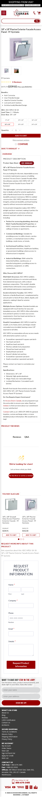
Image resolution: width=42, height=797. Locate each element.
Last (22, 594)
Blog (3, 715)
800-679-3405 (23, 782)
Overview (7, 154)
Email (11, 629)
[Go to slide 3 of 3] (23, 539)
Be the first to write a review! (21, 476)
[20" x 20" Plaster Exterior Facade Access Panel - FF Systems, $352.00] (31, 504)
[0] (39, 12)
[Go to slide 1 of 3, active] (18, 539)
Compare (23, 144)
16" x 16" (34, 120)
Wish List (5, 758)
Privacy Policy (7, 739)
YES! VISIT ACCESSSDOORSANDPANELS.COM (13, 5)
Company (12, 600)
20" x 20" (21, 124)
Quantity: (5, 130)
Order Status (6, 748)
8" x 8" (7, 120)
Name (11, 584)
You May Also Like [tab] (10, 494)
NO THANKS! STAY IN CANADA (32, 5)
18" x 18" (7, 124)
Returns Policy (7, 734)
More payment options (21, 140)
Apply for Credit (7, 756)
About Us (5, 713)
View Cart (5, 751)
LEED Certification (8, 720)
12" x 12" (21, 120)
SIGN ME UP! (21, 703)
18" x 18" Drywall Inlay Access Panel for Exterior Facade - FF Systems (11, 520)
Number (11, 622)
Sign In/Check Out (8, 753)
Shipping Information (10, 737)
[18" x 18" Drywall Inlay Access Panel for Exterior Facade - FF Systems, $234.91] (11, 504)
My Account (6, 746)
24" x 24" (34, 124)
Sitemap (25, 795)
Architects (5, 725)
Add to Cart (11, 535)
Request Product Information (21, 665)
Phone (10, 613)
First (9, 594)
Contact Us (6, 722)
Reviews (5, 718)
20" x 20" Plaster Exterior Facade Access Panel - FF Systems (29, 520)
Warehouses (6, 775)
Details (11, 641)
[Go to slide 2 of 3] (21, 539)
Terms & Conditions (9, 732)
